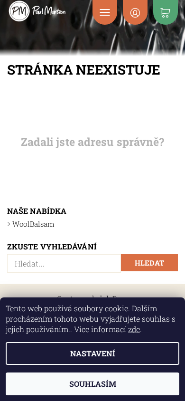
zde (134, 329)
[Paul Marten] (42, 11)
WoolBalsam (33, 224)
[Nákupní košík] (165, 12)
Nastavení (92, 353)
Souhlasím (92, 384)
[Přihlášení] (135, 12)
